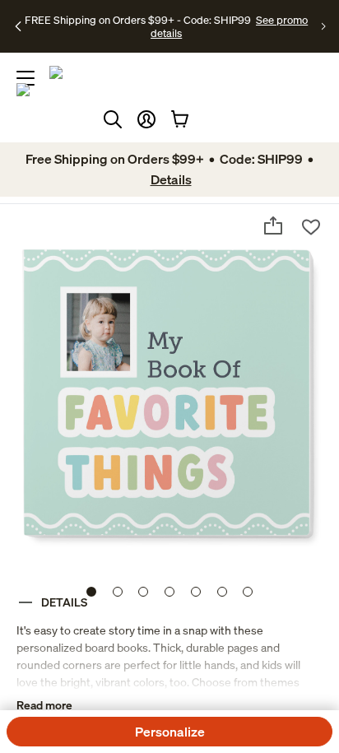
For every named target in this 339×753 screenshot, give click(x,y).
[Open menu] (25, 78)
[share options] (273, 225)
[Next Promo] (324, 26)
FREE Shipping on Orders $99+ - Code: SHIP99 (138, 19)
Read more (44, 705)
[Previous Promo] (18, 26)
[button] (146, 119)
